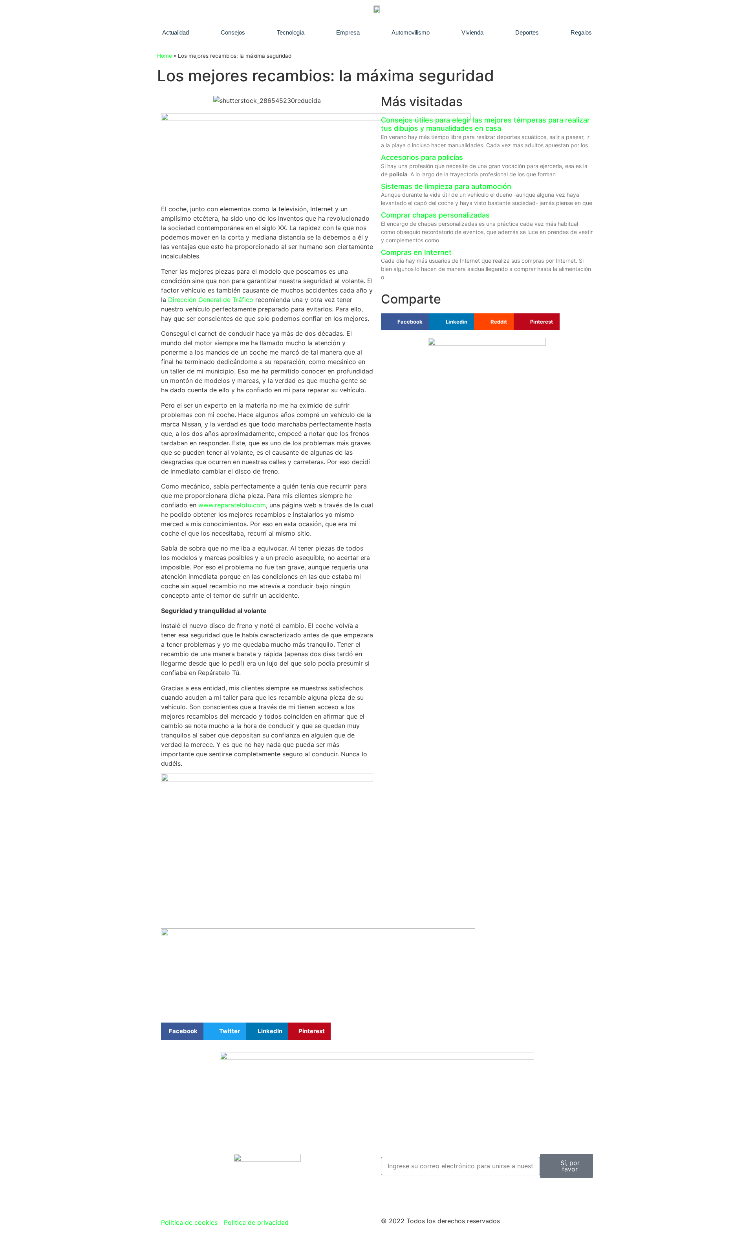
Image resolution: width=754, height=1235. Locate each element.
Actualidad (175, 32)
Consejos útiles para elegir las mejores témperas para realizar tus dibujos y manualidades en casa (485, 124)
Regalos (581, 32)
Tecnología (290, 32)
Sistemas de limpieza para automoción (446, 186)
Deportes (527, 32)
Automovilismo (411, 32)
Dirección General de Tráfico (210, 300)
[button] (182, 1031)
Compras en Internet (416, 252)
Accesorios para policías (422, 157)
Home (164, 56)
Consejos (233, 32)
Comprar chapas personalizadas (435, 215)
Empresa (348, 32)
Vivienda (472, 32)
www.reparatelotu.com (232, 505)
